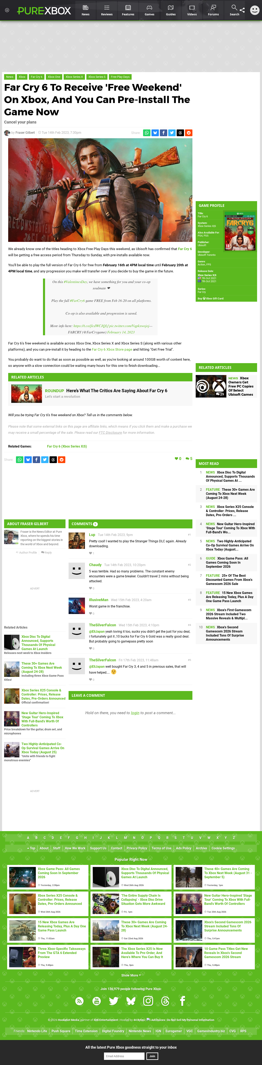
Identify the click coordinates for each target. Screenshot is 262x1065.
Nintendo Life (37, 1031)
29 (221, 394)
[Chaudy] (77, 577)
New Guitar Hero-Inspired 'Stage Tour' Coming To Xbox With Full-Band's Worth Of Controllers (42, 719)
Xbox (22, 77)
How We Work (75, 848)
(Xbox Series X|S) (67, 446)
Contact (116, 848)
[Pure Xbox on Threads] (165, 1002)
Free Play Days (120, 77)
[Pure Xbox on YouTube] (96, 1002)
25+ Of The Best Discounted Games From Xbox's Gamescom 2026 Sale (229, 580)
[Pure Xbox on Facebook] (182, 1002)
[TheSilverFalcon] (77, 637)
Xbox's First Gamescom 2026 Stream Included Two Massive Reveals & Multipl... (228, 614)
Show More (130, 975)
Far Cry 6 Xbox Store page (112, 349)
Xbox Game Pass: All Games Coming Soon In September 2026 (227, 562)
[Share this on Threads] (180, 132)
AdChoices (158, 1020)
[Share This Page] (242, 10)
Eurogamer (174, 1031)
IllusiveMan (98, 600)
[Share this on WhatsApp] (146, 132)
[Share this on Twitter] (172, 132)
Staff (56, 848)
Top (32, 848)
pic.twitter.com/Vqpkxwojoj (129, 325)
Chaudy (95, 565)
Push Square (61, 1031)
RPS (243, 1031)
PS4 (200, 235)
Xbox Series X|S (207, 226)
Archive (201, 848)
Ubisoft (202, 245)
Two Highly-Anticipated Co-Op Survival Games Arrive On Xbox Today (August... (230, 545)
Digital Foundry (113, 1031)
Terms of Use (162, 848)
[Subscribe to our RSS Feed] (79, 1002)
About (44, 848)
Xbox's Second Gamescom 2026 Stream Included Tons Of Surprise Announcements (225, 633)
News (9, 77)
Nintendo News (140, 1031)
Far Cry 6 (36, 77)
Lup (92, 534)
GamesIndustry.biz (211, 1031)
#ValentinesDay (75, 281)
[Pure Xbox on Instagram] (148, 1002)
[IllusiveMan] (77, 612)
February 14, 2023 (121, 332)
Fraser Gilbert (25, 133)
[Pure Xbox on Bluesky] (131, 1002)
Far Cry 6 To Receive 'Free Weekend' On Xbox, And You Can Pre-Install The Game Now (97, 99)
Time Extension (86, 1031)
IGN (158, 1031)
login (135, 712)
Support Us (98, 848)
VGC (189, 1031)
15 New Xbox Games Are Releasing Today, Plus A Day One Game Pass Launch (229, 597)
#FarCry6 (77, 300)
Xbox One (54, 77)
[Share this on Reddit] (188, 132)
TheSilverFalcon (102, 625)
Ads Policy (183, 848)
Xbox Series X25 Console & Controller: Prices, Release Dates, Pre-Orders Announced (43, 694)
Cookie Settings (223, 848)
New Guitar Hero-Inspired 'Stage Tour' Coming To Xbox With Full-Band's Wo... (230, 528)
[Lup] (77, 547)
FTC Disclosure (110, 433)
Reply (48, 552)
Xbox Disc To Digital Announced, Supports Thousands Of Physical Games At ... (230, 476)
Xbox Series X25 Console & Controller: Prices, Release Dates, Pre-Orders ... (230, 511)
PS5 (206, 235)
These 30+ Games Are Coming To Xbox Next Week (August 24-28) (41, 668)
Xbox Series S (96, 77)
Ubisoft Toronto (207, 254)
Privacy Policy (137, 848)
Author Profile (28, 552)
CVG (232, 1031)
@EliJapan (97, 631)
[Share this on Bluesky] (155, 132)
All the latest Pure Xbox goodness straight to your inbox (131, 1047)
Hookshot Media (68, 1020)
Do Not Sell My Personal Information (190, 1020)
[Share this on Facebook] (163, 132)
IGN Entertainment (106, 1020)
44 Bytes (139, 1020)
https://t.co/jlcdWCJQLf (90, 325)
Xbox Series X (74, 77)
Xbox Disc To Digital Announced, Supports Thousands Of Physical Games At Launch (38, 643)
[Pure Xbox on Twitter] (113, 1002)
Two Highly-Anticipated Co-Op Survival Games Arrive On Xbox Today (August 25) (42, 748)
